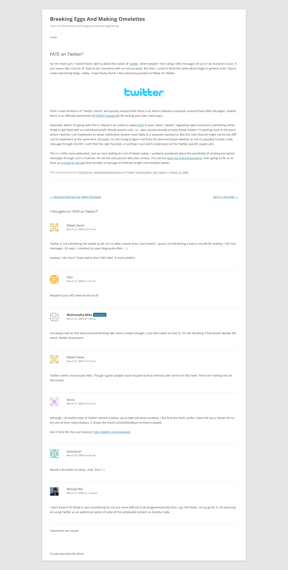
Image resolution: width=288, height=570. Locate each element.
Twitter (133, 64)
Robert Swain (75, 225)
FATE (141, 125)
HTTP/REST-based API (106, 116)
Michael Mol (75, 489)
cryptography (144, 172)
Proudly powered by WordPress (67, 553)
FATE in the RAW (225, 197)
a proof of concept (73, 163)
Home (53, 37)
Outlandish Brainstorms (107, 172)
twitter (162, 172)
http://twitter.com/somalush (112, 432)
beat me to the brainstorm (184, 158)
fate (155, 172)
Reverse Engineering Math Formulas (75, 197)
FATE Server (85, 172)
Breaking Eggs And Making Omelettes (97, 18)
